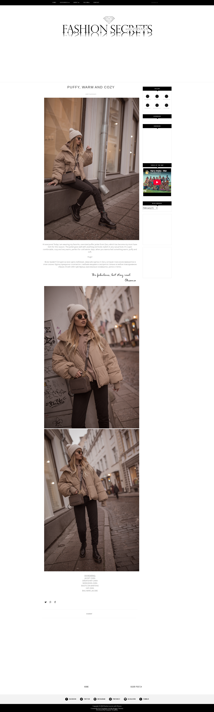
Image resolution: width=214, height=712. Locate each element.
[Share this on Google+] (49, 602)
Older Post (135, 686)
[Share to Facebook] (54, 602)
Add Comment (90, 94)
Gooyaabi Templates (111, 710)
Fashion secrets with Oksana (112, 706)
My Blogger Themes (117, 708)
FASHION (89, 614)
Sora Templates (103, 708)
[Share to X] (44, 602)
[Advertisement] (107, 58)
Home (86, 686)
